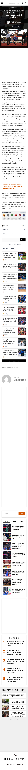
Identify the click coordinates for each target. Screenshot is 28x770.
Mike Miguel (14, 21)
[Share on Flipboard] (15, 26)
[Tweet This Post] (12, 26)
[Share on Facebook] (9, 26)
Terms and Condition (18, 764)
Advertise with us (13, 763)
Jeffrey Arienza (14, 367)
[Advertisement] (14, 64)
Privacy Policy (9, 764)
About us (6, 763)
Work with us (21, 763)
